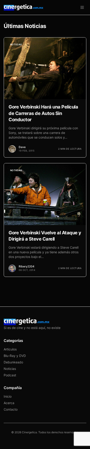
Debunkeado (13, 362)
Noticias (10, 369)
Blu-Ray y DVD (15, 356)
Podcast (10, 375)
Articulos (10, 349)
